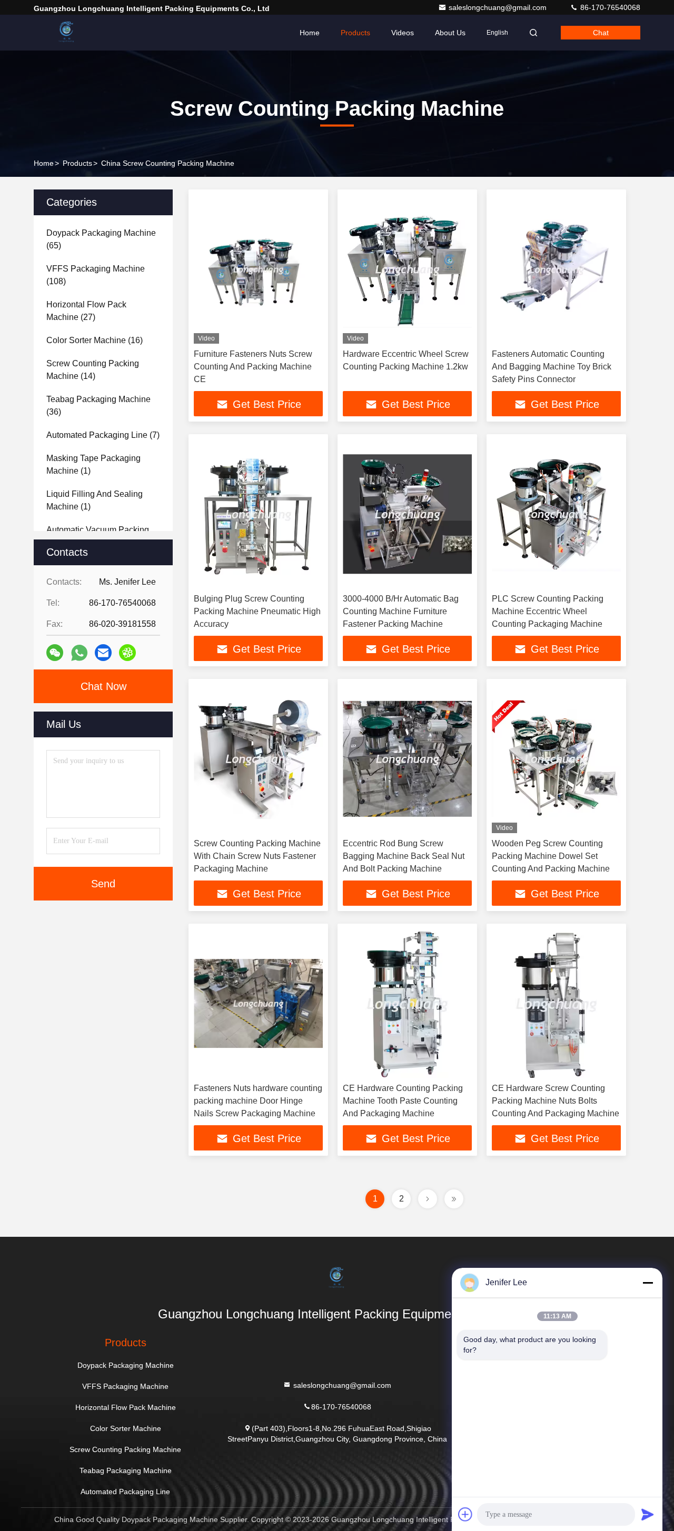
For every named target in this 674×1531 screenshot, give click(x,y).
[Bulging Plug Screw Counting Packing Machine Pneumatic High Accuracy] (258, 513)
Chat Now (103, 686)
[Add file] (465, 1514)
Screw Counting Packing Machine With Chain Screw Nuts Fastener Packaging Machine (257, 856)
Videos (402, 32)
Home (310, 32)
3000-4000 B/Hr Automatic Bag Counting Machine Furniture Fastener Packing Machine (401, 611)
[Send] (647, 1514)
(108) (95, 275)
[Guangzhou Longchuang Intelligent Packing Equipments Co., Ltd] (67, 32)
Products (355, 32)
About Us (450, 32)
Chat (601, 32)
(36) (98, 405)
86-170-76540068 (609, 7)
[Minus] (647, 1282)
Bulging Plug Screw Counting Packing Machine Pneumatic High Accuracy (257, 611)
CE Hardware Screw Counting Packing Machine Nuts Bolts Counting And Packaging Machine (555, 1101)
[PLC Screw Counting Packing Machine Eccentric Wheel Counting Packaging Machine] (556, 513)
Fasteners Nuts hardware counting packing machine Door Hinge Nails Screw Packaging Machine (258, 1101)
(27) (86, 311)
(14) (92, 370)
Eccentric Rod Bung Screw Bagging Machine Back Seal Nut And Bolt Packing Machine (403, 856)
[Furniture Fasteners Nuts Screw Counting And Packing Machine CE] (258, 269)
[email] (103, 652)
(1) (93, 464)
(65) (101, 239)
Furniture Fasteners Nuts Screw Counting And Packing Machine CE (253, 366)
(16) (94, 340)
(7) (103, 435)
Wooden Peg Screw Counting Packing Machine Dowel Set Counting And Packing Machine (551, 856)
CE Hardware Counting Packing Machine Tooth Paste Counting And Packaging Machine (403, 1101)
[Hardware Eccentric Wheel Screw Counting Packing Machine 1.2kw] (407, 269)
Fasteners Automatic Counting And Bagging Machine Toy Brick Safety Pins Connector (551, 366)
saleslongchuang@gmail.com (499, 7)
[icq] (127, 652)
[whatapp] (79, 653)
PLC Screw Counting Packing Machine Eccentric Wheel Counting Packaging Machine (547, 611)
